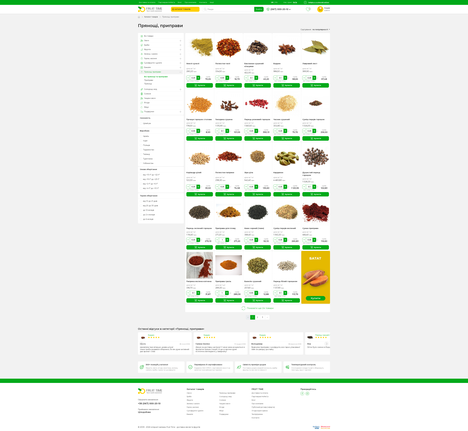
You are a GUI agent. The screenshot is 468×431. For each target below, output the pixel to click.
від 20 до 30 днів (150, 206)
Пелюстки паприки (224, 172)
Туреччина (147, 159)
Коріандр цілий (193, 172)
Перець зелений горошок (199, 228)
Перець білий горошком (285, 281)
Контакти (203, 2)
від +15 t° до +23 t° (151, 179)
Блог (180, 2)
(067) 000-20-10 (279, 9)
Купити (201, 85)
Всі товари (148, 36)
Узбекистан (148, 163)
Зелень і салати (150, 54)
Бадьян (277, 63)
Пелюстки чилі (222, 63)
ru (276, 2)
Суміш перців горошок (313, 119)
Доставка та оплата (147, 2)
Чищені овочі (150, 98)
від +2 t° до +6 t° (150, 184)
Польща (146, 145)
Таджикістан (148, 150)
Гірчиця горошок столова (199, 119)
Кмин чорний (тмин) (254, 228)
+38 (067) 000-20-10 (149, 403)
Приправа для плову (225, 228)
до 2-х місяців (149, 215)
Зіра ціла (248, 172)
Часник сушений (281, 119)
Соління (147, 94)
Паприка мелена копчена (198, 281)
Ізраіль (146, 136)
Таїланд (146, 154)
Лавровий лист (309, 63)
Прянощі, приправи (152, 72)
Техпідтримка (257, 414)
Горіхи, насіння (150, 58)
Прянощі (148, 84)
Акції (212, 2)
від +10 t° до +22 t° (151, 175)
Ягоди (147, 103)
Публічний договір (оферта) (263, 407)
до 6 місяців (148, 219)
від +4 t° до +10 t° (151, 188)
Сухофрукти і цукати (153, 63)
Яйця (146, 107)
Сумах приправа (310, 228)
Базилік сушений (252, 281)
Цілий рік (147, 123)
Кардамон (278, 172)
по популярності (320, 29)
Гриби (146, 45)
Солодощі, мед (150, 89)
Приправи (148, 80)
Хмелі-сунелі (192, 63)
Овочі (146, 40)
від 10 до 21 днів (150, 201)
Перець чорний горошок (326, 335)
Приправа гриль (223, 281)
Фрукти (147, 49)
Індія (145, 141)
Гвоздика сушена (223, 119)
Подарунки (149, 111)
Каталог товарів (151, 17)
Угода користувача (260, 411)
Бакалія (147, 67)
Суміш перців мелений (284, 228)
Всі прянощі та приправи (156, 77)
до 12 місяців (148, 210)
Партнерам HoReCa (166, 2)
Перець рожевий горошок (257, 119)
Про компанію (190, 2)
